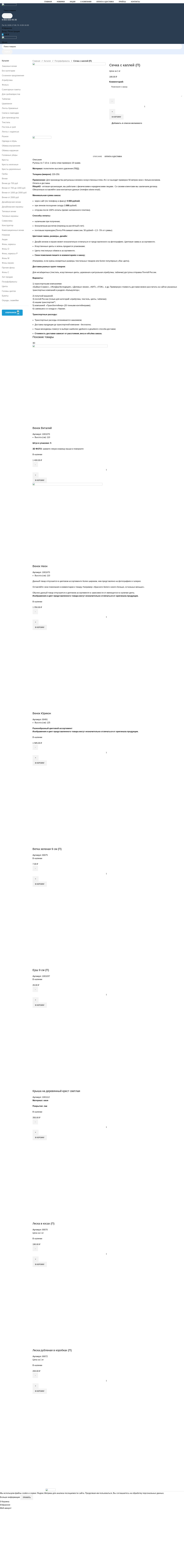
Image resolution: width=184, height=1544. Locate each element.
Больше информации (10, 1497)
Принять (27, 1497)
